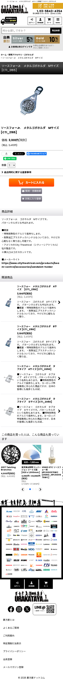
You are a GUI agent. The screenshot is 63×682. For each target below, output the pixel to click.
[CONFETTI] (16, 526)
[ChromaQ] (31, 521)
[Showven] (9, 565)
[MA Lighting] (16, 549)
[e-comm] (24, 530)
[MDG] (31, 549)
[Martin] (24, 549)
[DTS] (9, 530)
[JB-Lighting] (31, 539)
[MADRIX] (54, 544)
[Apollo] (31, 511)
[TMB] (16, 569)
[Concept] (9, 526)
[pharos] (46, 554)
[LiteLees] (9, 544)
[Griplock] (54, 535)
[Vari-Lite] (54, 569)
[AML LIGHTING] (24, 511)
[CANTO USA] (39, 516)
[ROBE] (24, 560)
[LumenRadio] (39, 544)
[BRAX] (24, 516)
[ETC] (9, 535)
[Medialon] (39, 549)
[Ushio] (46, 569)
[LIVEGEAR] (24, 544)
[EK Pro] (31, 530)
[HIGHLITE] (16, 539)
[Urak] (39, 569)
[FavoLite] (16, 535)
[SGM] (54, 560)
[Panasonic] (31, 554)
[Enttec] (54, 530)
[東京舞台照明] (24, 569)
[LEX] (54, 539)
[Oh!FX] (16, 554)
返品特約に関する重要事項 (17, 172)
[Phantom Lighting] (39, 554)
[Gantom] (24, 535)
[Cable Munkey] (31, 516)
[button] (31, 199)
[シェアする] (6, 153)
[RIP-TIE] (16, 560)
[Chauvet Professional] (24, 521)
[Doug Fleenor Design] (46, 526)
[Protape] (9, 560)
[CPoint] (31, 526)
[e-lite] (46, 530)
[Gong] (46, 535)
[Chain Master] (54, 516)
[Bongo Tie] (16, 516)
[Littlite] (16, 544)
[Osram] (24, 554)
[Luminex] (46, 544)
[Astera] (46, 511)
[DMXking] (39, 526)
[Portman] (54, 554)
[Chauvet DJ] (16, 521)
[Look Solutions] (31, 544)
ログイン (32, 23)
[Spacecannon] (24, 565)
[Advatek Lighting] (16, 511)
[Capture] (46, 516)
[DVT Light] (16, 530)
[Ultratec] (31, 569)
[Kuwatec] (39, 539)
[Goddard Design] (39, 535)
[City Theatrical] (39, 521)
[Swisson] (39, 565)
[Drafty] (54, 526)
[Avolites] (54, 511)
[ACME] (9, 511)
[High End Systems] (9, 539)
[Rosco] (39, 560)
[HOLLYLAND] (24, 539)
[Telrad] (54, 565)
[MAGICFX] (9, 549)
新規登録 (40, 23)
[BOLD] (9, 516)
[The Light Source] (9, 569)
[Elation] (39, 530)
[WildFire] (9, 574)
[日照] (54, 549)
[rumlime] (46, 560)
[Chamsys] (9, 521)
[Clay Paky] (46, 521)
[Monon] (46, 549)
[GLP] (31, 535)
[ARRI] (39, 511)
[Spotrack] (31, 565)
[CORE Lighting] (24, 526)
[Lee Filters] (46, 539)
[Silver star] (16, 565)
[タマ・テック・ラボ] (46, 565)
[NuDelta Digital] (9, 554)
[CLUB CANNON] (54, 521)
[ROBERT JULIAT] (31, 560)
